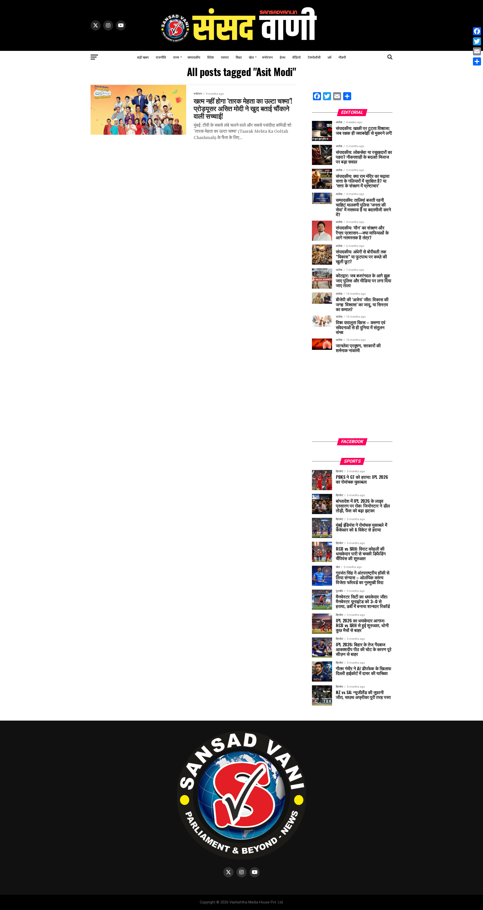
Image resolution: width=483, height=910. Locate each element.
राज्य (176, 57)
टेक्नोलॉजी (314, 57)
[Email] (477, 51)
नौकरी (342, 57)
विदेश (210, 57)
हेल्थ (282, 57)
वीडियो (296, 57)
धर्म (329, 57)
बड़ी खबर (143, 57)
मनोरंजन (267, 57)
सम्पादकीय (193, 57)
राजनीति (161, 57)
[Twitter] (477, 41)
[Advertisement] (352, 399)
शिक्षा (239, 57)
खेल (251, 57)
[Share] (477, 61)
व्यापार (225, 57)
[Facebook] (477, 31)
